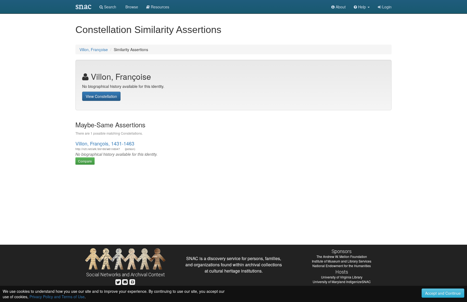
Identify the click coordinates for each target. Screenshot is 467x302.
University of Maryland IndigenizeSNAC (342, 281)
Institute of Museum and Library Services (341, 261)
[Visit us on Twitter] (118, 281)
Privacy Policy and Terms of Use (57, 296)
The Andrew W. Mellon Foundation (341, 256)
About (340, 6)
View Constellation (101, 96)
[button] (362, 7)
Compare (85, 161)
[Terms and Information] (132, 281)
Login (386, 6)
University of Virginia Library (341, 277)
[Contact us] (125, 281)
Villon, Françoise (93, 49)
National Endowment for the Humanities (341, 265)
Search (109, 6)
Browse (131, 6)
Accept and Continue (443, 293)
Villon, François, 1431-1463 (104, 143)
